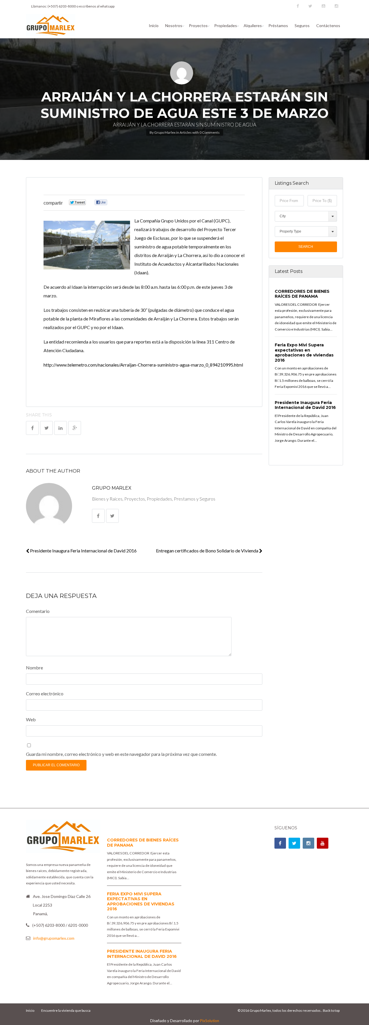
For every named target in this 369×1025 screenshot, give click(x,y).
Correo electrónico (44, 693)
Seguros (302, 25)
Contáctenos (328, 25)
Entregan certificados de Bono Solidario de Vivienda (207, 550)
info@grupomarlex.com (53, 938)
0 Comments (209, 132)
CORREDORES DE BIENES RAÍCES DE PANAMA (302, 294)
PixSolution (209, 1020)
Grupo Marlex (165, 132)
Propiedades (225, 25)
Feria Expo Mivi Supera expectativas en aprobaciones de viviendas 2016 (304, 352)
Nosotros (173, 25)
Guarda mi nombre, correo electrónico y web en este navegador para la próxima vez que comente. (121, 754)
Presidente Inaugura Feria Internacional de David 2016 (83, 550)
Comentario (38, 611)
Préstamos (278, 25)
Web (31, 719)
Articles (186, 132)
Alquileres (253, 25)
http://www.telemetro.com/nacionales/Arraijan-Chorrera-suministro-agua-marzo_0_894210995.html (143, 364)
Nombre (34, 667)
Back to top (331, 1010)
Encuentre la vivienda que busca (66, 1010)
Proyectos (198, 25)
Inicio (154, 25)
